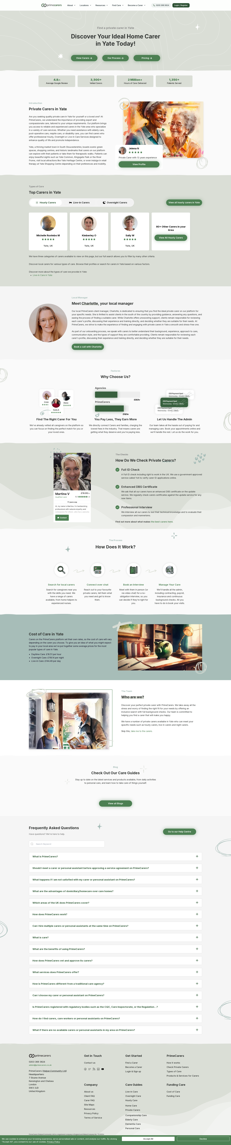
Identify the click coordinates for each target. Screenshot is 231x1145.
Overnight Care (133, 1096)
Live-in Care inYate (42, 275)
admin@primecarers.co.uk (40, 1065)
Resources (89, 1109)
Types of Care (174, 1071)
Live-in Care (131, 1091)
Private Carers (132, 1110)
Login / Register (181, 5)
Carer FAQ (89, 1100)
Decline (203, 1139)
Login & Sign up (133, 1071)
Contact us (89, 1062)
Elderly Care (131, 1119)
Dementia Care (133, 1124)
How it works (173, 1062)
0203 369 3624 (162, 5)
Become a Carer (133, 1067)
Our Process (114, 58)
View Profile (139, 164)
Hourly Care (131, 1100)
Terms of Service (93, 1117)
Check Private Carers (178, 1067)
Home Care (131, 1105)
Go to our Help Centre (179, 831)
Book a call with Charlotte (88, 346)
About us (88, 1091)
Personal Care (132, 1128)
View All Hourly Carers (171, 237)
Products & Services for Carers (183, 1076)
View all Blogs (115, 803)
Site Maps (89, 1104)
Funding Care (173, 1096)
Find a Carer (131, 1062)
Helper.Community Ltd (54, 1071)
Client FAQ (89, 1096)
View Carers (83, 58)
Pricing (146, 58)
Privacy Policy (91, 1113)
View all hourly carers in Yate (184, 202)
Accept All (148, 1139)
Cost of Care (173, 1091)
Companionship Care (136, 1115)
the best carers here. (162, 521)
